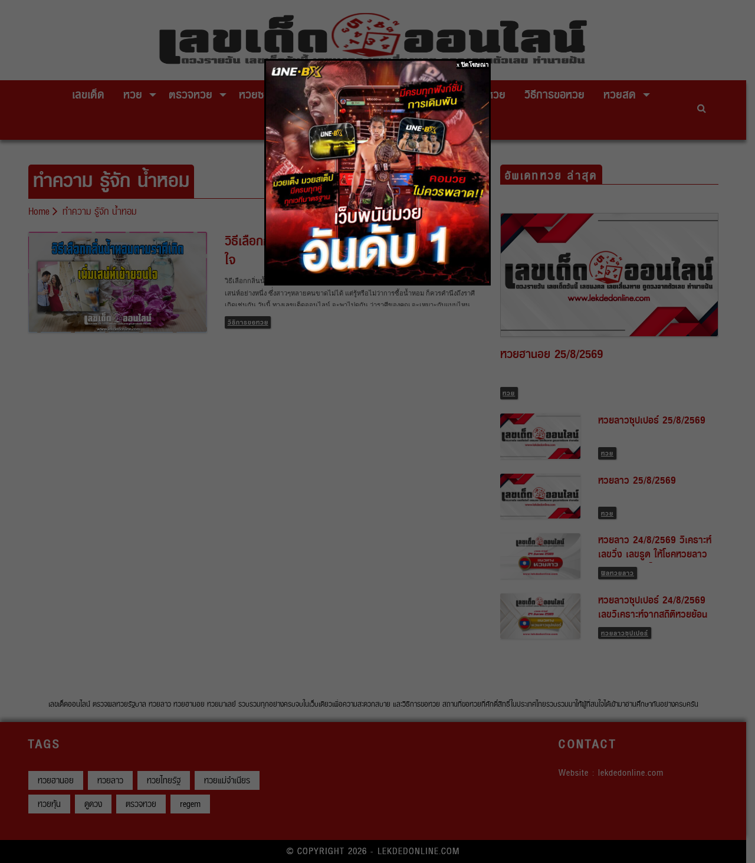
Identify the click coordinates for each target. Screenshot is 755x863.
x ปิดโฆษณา (473, 64)
